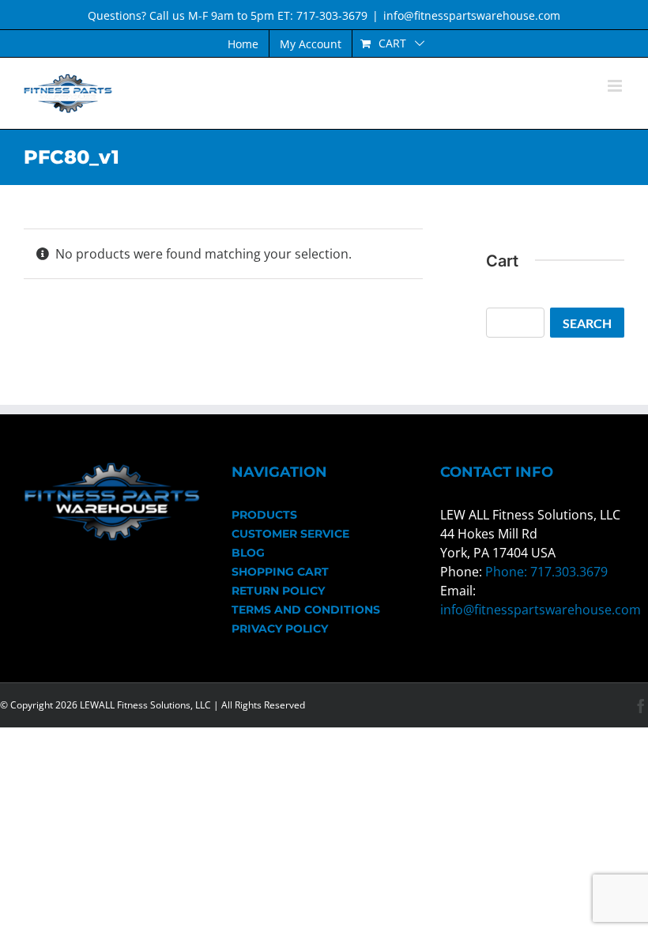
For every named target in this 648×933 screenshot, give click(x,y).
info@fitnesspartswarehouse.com (471, 15)
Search (587, 323)
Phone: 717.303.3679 (546, 571)
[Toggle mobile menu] (616, 85)
